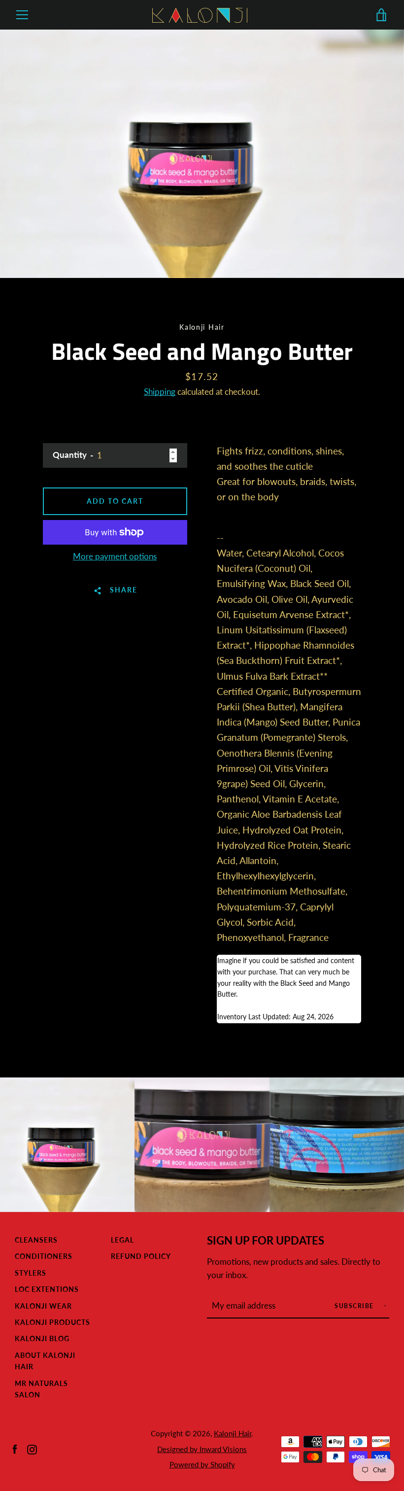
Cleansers (36, 1240)
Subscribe (355, 1306)
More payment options (115, 556)
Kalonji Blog (42, 1338)
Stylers (30, 1273)
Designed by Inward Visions (202, 1449)
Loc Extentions (47, 1289)
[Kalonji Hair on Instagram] (32, 1448)
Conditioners (43, 1256)
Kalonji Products (52, 1322)
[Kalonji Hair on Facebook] (15, 1448)
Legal (122, 1240)
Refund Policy (141, 1256)
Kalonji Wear (43, 1306)
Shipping (159, 391)
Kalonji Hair (232, 1433)
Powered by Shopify (202, 1464)
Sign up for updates (265, 1240)
